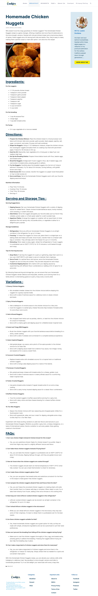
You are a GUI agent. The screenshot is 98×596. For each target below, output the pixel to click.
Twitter (75, 589)
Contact (70, 3)
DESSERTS (45, 3)
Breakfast (32, 578)
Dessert (31, 582)
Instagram (76, 582)
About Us (61, 3)
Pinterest (76, 585)
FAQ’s (53, 3)
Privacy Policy (82, 3)
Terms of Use (55, 589)
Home (25, 3)
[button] (90, 3)
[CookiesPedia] (12, 3)
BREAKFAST (34, 3)
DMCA (53, 582)
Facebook (76, 578)
